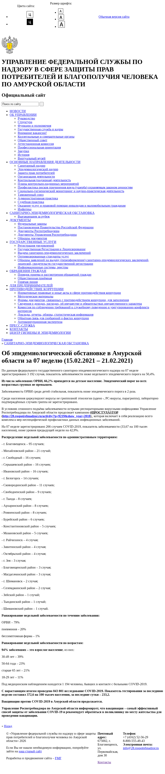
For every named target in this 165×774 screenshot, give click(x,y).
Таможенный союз (30, 194)
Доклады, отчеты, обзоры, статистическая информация (55, 314)
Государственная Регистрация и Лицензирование (52, 249)
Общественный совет (32, 140)
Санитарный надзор (31, 165)
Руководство (26, 118)
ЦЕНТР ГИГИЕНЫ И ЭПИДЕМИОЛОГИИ (40, 332)
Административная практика (38, 198)
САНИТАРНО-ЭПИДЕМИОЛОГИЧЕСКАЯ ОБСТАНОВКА (52, 213)
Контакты (104, 762)
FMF (58, 758)
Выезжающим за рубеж (34, 216)
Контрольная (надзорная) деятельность (44, 180)
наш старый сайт (30, 751)
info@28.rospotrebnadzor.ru (141, 748)
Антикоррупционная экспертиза (40, 322)
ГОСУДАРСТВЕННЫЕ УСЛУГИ (33, 242)
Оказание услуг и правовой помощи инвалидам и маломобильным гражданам (72, 205)
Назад (8, 726)
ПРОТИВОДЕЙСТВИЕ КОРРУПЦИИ (37, 289)
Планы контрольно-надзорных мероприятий (48, 183)
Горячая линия (28, 282)
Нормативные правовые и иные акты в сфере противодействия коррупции (69, 292)
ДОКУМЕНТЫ (20, 220)
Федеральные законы (32, 223)
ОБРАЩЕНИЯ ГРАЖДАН (28, 271)
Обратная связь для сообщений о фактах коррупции (53, 318)
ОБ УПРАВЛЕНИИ (23, 114)
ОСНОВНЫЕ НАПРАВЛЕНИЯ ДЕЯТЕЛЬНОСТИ (45, 162)
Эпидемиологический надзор (38, 169)
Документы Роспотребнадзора (38, 231)
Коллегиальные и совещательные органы (46, 136)
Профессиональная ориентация (39, 147)
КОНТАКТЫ (19, 329)
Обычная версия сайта (114, 16)
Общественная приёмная (35, 278)
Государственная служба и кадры (40, 129)
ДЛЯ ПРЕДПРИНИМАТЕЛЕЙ (31, 285)
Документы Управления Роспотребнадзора (47, 234)
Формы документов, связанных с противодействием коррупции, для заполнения (73, 300)
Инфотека (24, 209)
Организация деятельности (36, 176)
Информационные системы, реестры (43, 267)
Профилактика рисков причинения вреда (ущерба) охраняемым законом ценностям (75, 187)
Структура (25, 122)
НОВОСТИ (18, 111)
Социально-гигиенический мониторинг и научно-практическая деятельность (71, 191)
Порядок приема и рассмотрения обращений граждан (54, 274)
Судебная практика (31, 202)
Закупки (23, 151)
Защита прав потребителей (36, 173)
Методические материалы (35, 296)
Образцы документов (32, 238)
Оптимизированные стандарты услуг (43, 256)
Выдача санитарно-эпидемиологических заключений (54, 253)
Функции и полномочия (34, 125)
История (23, 154)
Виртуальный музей (31, 158)
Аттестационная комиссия (36, 144)
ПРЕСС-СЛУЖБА (22, 325)
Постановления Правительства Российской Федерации (56, 227)
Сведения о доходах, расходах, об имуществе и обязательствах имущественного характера (80, 303)
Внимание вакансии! (32, 133)
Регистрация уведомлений (36, 245)
